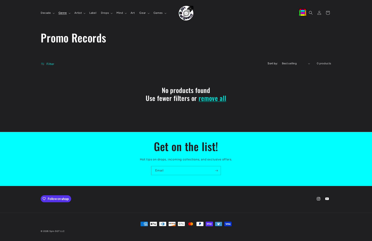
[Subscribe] (216, 170)
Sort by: (273, 63)
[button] (47, 13)
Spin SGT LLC (57, 231)
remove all (212, 98)
